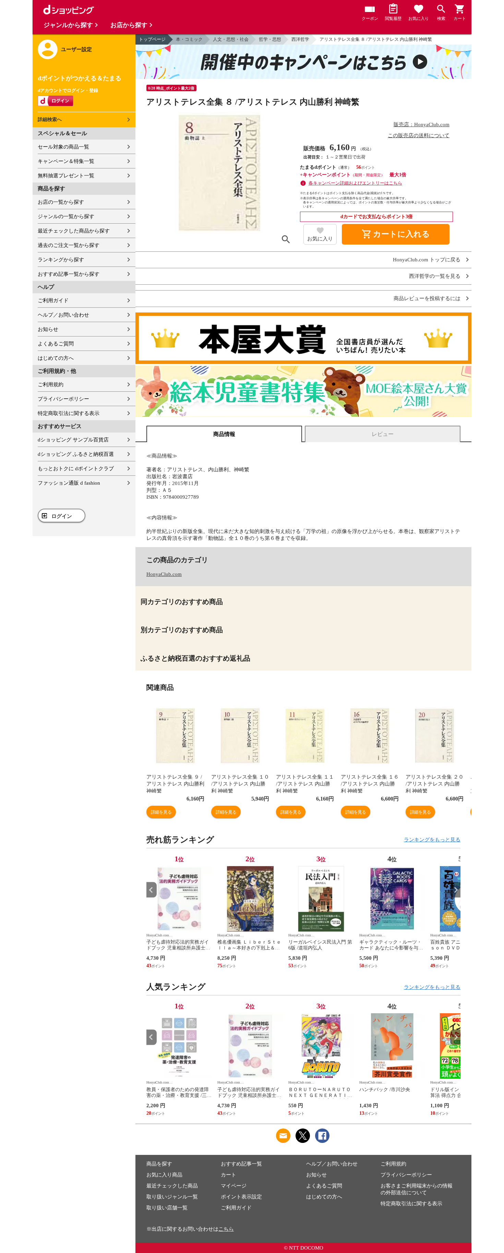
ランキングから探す (61, 259)
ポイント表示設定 (241, 1196)
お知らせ (48, 329)
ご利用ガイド (53, 300)
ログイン (61, 516)
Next (455, 890)
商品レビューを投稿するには (427, 298)
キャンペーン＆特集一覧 (66, 161)
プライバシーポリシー (63, 399)
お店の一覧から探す (61, 202)
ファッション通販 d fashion (69, 483)
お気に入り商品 (164, 1175)
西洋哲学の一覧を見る (434, 276)
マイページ (234, 1186)
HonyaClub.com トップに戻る (426, 259)
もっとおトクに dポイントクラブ (76, 468)
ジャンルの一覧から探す (66, 216)
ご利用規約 (50, 384)
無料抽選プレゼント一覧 (66, 175)
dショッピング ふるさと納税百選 (76, 454)
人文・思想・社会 (231, 39)
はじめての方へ (56, 358)
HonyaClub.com (164, 574)
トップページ (152, 39)
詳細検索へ (50, 119)
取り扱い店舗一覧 (167, 1207)
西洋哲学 (300, 39)
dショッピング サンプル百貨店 (73, 439)
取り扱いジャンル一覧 (172, 1196)
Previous (151, 890)
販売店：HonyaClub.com (421, 124)
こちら (226, 1229)
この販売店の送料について (418, 135)
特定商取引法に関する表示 (68, 413)
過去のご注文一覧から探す (68, 245)
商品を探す (159, 1164)
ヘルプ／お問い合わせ (63, 315)
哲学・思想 (270, 39)
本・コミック (189, 39)
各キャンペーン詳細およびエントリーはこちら (355, 183)
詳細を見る (161, 812)
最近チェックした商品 (172, 1186)
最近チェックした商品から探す (74, 231)
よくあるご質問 (56, 343)
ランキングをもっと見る (432, 839)
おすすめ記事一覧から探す (68, 274)
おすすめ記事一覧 (241, 1164)
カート (228, 1175)
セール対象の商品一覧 (63, 147)
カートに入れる (395, 234)
